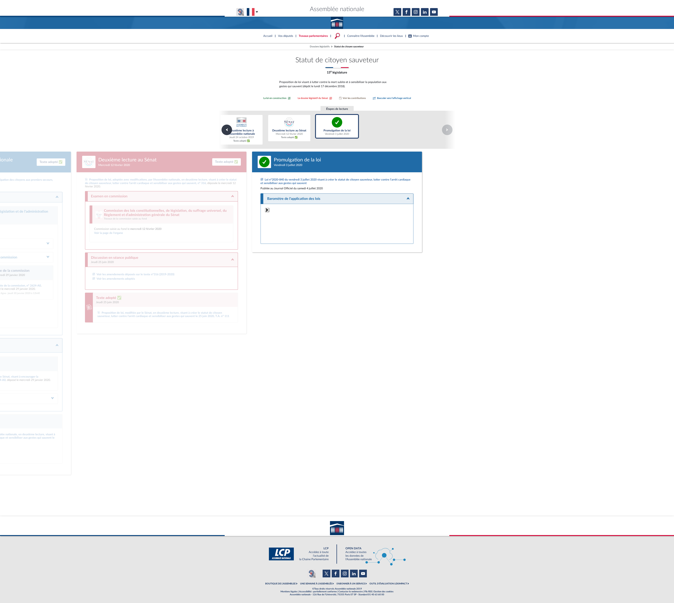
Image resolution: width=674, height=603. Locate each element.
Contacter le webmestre (350, 592)
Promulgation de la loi (337, 126)
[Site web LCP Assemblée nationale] (301, 553)
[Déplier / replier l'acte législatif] (337, 199)
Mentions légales (289, 592)
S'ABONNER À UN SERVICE (350, 584)
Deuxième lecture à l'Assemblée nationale (241, 130)
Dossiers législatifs (320, 46)
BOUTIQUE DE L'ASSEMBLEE (280, 584)
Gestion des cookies (384, 592)
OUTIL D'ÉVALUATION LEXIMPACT (388, 584)
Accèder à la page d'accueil (337, 21)
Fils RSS (368, 592)
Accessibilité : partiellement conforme (318, 592)
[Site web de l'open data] (372, 553)
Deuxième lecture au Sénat (289, 128)
